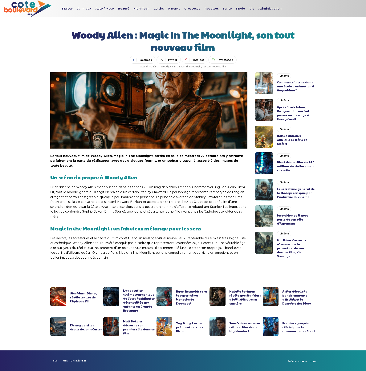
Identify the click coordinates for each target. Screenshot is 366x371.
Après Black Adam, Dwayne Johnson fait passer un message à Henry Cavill (293, 113)
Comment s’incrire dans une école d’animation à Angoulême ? (295, 86)
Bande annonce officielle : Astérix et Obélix (292, 140)
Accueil (144, 66)
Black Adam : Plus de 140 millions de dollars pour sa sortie (296, 166)
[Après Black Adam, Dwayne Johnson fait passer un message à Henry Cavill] (264, 110)
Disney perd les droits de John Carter (86, 327)
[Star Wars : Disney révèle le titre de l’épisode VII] (58, 296)
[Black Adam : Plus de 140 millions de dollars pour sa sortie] (264, 163)
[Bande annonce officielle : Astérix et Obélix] (264, 136)
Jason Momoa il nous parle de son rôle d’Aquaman (292, 219)
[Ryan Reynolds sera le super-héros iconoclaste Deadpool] (165, 296)
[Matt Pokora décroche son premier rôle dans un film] (111, 326)
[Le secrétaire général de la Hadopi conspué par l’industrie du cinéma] (264, 190)
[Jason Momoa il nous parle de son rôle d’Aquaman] (264, 216)
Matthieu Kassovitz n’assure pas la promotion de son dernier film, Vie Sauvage (291, 248)
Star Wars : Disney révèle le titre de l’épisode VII (83, 297)
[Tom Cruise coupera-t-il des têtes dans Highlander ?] (217, 326)
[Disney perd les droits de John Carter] (58, 326)
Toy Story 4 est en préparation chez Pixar (189, 327)
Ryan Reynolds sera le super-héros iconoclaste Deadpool (191, 297)
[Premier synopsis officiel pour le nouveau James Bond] (271, 326)
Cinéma (154, 66)
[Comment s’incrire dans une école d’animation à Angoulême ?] (264, 83)
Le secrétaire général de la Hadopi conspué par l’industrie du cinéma (296, 193)
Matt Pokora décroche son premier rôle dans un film (139, 327)
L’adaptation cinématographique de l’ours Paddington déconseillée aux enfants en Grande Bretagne (139, 300)
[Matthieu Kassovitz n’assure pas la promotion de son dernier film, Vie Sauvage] (264, 243)
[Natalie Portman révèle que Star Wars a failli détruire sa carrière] (217, 296)
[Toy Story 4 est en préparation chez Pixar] (165, 326)
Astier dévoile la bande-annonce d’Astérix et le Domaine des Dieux (296, 297)
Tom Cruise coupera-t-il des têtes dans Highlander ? (244, 327)
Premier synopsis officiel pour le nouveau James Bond (298, 327)
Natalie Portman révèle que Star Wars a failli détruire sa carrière (245, 297)
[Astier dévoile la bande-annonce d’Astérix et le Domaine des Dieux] (271, 296)
